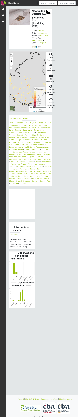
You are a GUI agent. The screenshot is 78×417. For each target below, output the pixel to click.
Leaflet (34, 111)
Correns (12, 135)
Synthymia (42, 43)
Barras (40, 123)
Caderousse (27, 130)
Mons (38, 162)
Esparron (23, 137)
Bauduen (48, 123)
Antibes (20, 123)
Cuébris (27, 135)
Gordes (44, 140)
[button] (11, 61)
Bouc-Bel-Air (37, 128)
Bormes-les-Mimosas (22, 128)
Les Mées (46, 154)
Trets (48, 181)
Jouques (28, 142)
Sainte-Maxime (16, 174)
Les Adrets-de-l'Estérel (32, 154)
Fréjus (19, 140)
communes (15, 118)
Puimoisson (24, 169)
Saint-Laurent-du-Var (42, 174)
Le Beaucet (35, 149)
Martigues (14, 162)
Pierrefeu (48, 166)
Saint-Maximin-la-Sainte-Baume (22, 176)
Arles (26, 123)
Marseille (47, 159)
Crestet (20, 135)
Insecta (41, 31)
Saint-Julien (28, 174)
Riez (39, 169)
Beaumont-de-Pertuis (18, 125)
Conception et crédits (49, 399)
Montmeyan (32, 164)
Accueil (21, 399)
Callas (36, 130)
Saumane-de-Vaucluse (40, 179)
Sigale (11, 181)
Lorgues (31, 157)
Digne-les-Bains (38, 135)
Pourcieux (14, 169)
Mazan (22, 162)
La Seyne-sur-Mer (16, 149)
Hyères (20, 142)
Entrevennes (14, 137)
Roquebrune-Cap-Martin (18, 171)
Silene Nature (13, 3)
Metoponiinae (37, 40)
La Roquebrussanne (41, 147)
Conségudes (41, 132)
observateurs (29, 118)
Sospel (42, 181)
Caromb (43, 130)
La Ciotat (36, 142)
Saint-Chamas (35, 171)
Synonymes (15, 235)
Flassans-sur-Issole (36, 137)
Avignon (33, 123)
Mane (40, 159)
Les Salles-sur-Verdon (17, 157)
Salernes (20, 179)
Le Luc (32, 152)
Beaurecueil (33, 125)
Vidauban (14, 183)
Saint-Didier (46, 171)
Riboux (33, 169)
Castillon (12, 132)
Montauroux (46, 162)
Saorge (27, 179)
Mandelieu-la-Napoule (27, 159)
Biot (10, 128)
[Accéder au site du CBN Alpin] (64, 408)
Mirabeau (30, 162)
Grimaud (12, 142)
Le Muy (39, 152)
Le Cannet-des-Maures (19, 152)
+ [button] (11, 58)
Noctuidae (44, 35)
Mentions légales (65, 399)
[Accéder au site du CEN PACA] (31, 408)
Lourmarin (39, 157)
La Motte (28, 147)
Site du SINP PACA (32, 399)
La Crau (45, 142)
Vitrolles (22, 183)
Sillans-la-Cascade (23, 181)
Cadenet (18, 130)
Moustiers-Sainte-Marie (26, 166)
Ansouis (12, 123)
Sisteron (35, 181)
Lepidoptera (42, 33)
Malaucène (13, 159)
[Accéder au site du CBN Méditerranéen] (49, 408)
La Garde (24, 145)
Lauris (27, 149)
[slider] (34, 107)
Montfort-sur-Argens (18, 164)
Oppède (40, 166)
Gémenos (36, 140)
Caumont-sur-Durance (26, 132)
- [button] (11, 64)
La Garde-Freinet (36, 145)
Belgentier (43, 125)
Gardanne (27, 140)
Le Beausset (45, 149)
